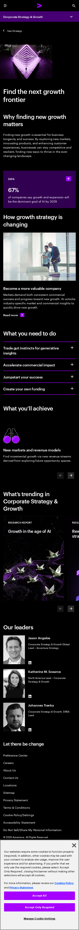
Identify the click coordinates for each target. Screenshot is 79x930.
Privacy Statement (15, 800)
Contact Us (10, 777)
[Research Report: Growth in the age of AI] (33, 558)
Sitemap (9, 792)
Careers (8, 763)
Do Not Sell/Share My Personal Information (32, 830)
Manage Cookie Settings (40, 918)
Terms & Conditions (16, 807)
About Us (9, 770)
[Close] (74, 845)
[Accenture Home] (39, 5)
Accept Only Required (39, 907)
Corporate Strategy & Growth (23, 17)
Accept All (39, 895)
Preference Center (15, 755)
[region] (39, 885)
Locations (10, 785)
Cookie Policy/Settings (18, 815)
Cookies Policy (64, 883)
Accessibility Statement (19, 822)
